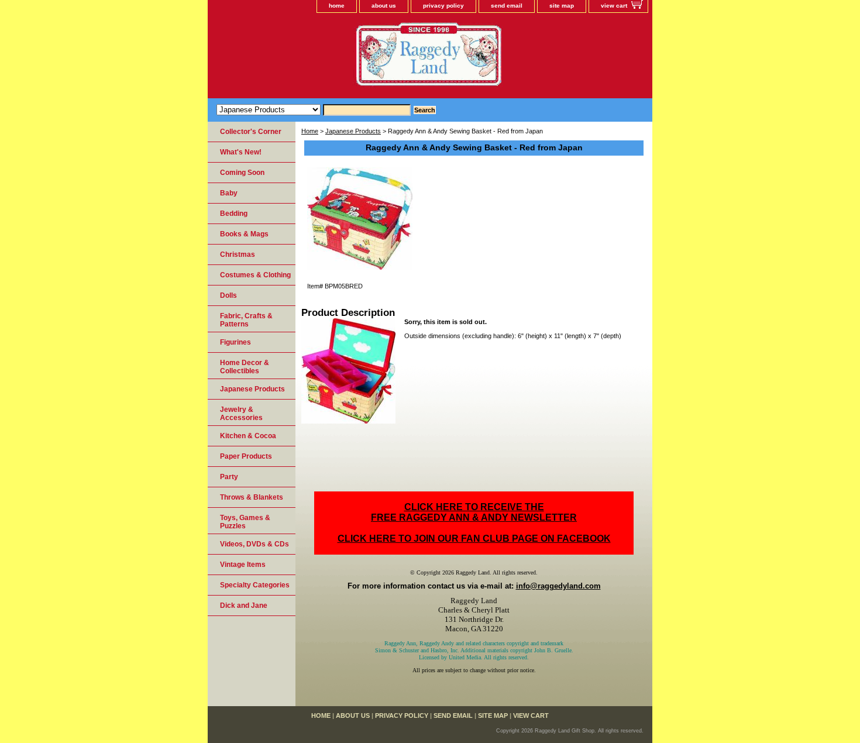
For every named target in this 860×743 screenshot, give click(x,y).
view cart (614, 5)
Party (229, 477)
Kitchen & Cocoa (248, 436)
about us (383, 5)
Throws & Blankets (251, 497)
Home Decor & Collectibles (244, 367)
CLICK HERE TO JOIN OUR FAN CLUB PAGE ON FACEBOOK (474, 539)
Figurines (235, 342)
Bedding (233, 213)
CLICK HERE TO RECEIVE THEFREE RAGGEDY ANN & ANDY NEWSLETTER (474, 512)
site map (561, 5)
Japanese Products (353, 131)
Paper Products (246, 456)
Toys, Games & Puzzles (245, 522)
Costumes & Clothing (255, 275)
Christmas (237, 254)
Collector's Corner (250, 132)
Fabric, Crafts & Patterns (246, 320)
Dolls (228, 295)
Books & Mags (244, 234)
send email (506, 5)
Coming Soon (242, 172)
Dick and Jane (243, 605)
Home (309, 131)
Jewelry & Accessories (241, 413)
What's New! (241, 152)
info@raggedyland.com (558, 586)
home (337, 5)
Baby (229, 193)
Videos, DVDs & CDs (254, 544)
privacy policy (443, 5)
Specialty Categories (255, 585)
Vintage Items (243, 564)
